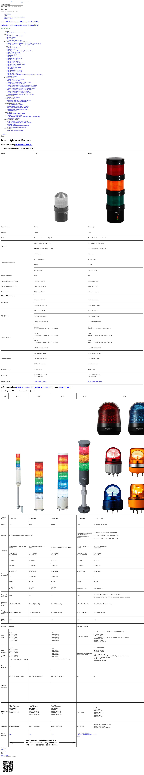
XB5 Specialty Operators (14, 67)
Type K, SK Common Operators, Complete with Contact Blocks (24, 45)
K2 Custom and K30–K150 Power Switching (19, 100)
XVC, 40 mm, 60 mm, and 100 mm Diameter (19, 122)
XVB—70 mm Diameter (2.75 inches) (17, 121)
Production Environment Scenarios (16, 33)
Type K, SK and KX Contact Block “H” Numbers (20, 94)
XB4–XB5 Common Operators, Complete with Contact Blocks (24, 43)
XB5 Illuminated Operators (14, 70)
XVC (10, 734)
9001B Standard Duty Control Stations (17, 107)
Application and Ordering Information (17, 101)
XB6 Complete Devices (13, 97)
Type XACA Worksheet (13, 118)
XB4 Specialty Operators (14, 53)
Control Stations (11, 37)
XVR (95, 734)
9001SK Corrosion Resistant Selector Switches (19, 89)
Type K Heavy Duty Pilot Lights (16, 83)
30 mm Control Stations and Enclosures (17, 109)
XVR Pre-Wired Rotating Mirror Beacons (18, 125)
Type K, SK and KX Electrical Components (19, 92)
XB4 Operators (11, 49)
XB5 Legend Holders (13, 73)
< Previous (3, 134)
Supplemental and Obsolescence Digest (14, 17)
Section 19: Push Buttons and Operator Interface (17, 22)
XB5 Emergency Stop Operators (15, 64)
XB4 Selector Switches (13, 52)
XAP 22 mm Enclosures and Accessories (18, 106)
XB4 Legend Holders (13, 59)
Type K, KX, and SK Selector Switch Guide (19, 82)
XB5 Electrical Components (14, 71)
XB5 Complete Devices (13, 61)
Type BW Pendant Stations (14, 115)
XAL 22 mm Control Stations (15, 104)
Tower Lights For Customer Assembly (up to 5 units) (84, 734)
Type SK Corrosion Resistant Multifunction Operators (21, 86)
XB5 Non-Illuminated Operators (15, 62)
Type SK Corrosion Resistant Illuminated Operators (20, 88)
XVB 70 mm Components (95, 381)
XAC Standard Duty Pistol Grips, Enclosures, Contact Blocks (23, 116)
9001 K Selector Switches (14, 80)
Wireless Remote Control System (16, 113)
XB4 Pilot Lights (11, 55)
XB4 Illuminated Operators (14, 56)
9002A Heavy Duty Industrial (15, 130)
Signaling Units (11, 124)
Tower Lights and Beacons (14, 40)
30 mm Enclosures (12, 110)
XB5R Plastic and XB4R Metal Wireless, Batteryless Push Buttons (24, 74)
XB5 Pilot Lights (11, 68)
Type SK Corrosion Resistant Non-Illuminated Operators (22, 85)
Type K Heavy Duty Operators (15, 79)
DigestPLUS (7, 14)
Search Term (4, 6)
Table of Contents (8, 18)
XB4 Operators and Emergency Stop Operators (19, 50)
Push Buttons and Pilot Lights (15, 36)
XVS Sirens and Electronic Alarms (16, 127)
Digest (5, 15)
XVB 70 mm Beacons (40, 381)
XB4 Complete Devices (13, 47)
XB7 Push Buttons (12, 76)
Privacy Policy (4, 755)
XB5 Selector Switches (13, 65)
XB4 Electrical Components (14, 58)
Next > (2, 136)
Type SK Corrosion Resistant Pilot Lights (18, 91)
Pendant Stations (11, 39)
